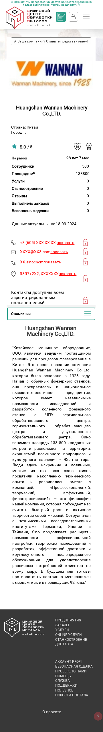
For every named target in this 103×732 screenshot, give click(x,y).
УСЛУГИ (62, 630)
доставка (64, 644)
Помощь (63, 676)
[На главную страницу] (29, 28)
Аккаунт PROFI (68, 662)
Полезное (64, 690)
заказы (62, 625)
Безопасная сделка (74, 666)
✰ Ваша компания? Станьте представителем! (51, 41)
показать (65, 242)
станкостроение (71, 640)
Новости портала (71, 695)
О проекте (51, 711)
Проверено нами (71, 671)
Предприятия (68, 620)
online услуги (68, 635)
